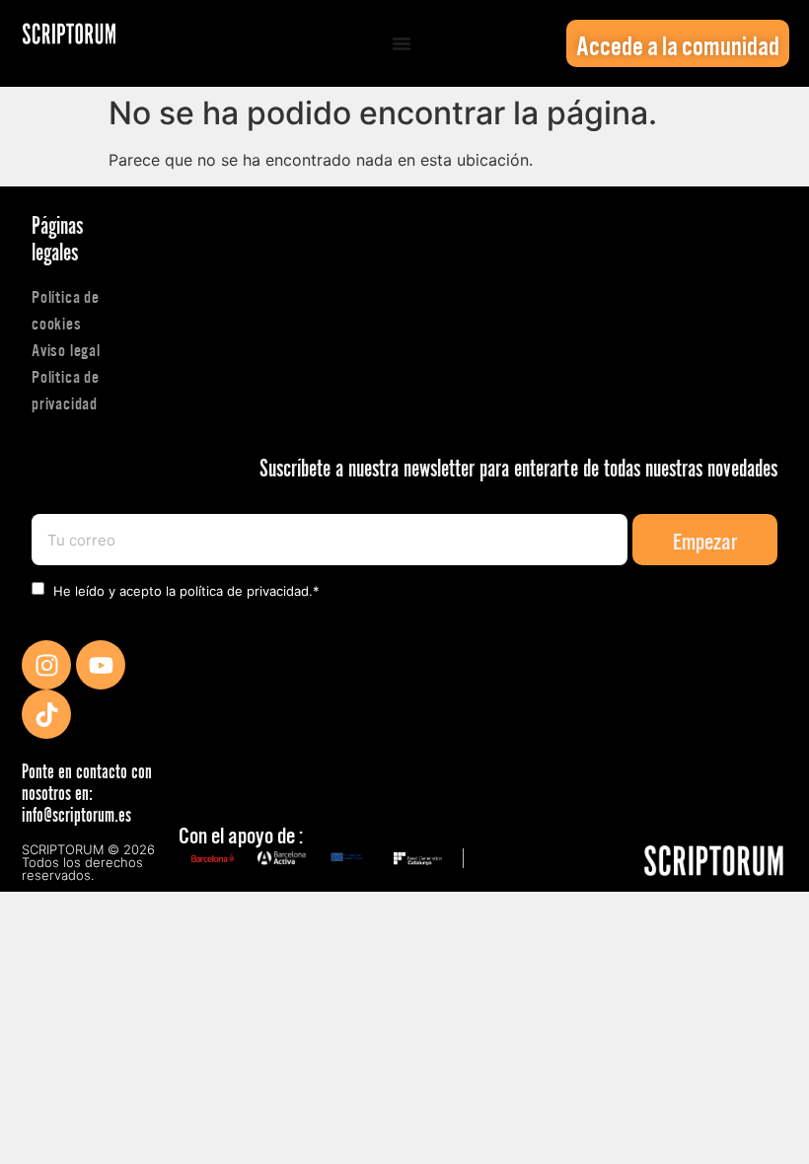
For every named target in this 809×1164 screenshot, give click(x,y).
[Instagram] (46, 665)
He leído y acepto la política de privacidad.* (186, 591)
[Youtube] (100, 665)
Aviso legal (66, 348)
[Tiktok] (46, 714)
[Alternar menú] (401, 43)
